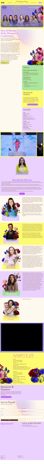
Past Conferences (3, 457)
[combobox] (32, 413)
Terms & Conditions (20, 455)
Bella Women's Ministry (22, 1)
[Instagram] (2, 2)
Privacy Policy (19, 456)
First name (2, 408)
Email (2, 411)
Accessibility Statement (21, 457)
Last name (24, 408)
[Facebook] (3, 2)
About (1, 456)
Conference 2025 (3, 455)
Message (2, 414)
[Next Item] (42, 144)
